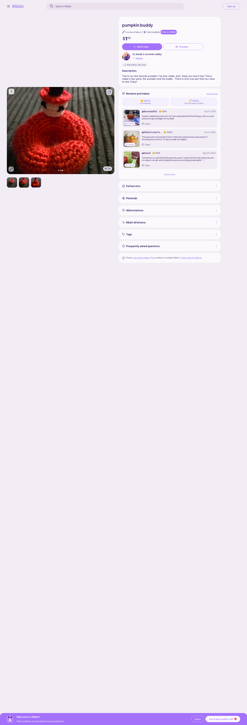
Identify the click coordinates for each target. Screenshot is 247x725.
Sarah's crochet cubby (149, 54)
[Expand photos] (11, 169)
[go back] (11, 91)
